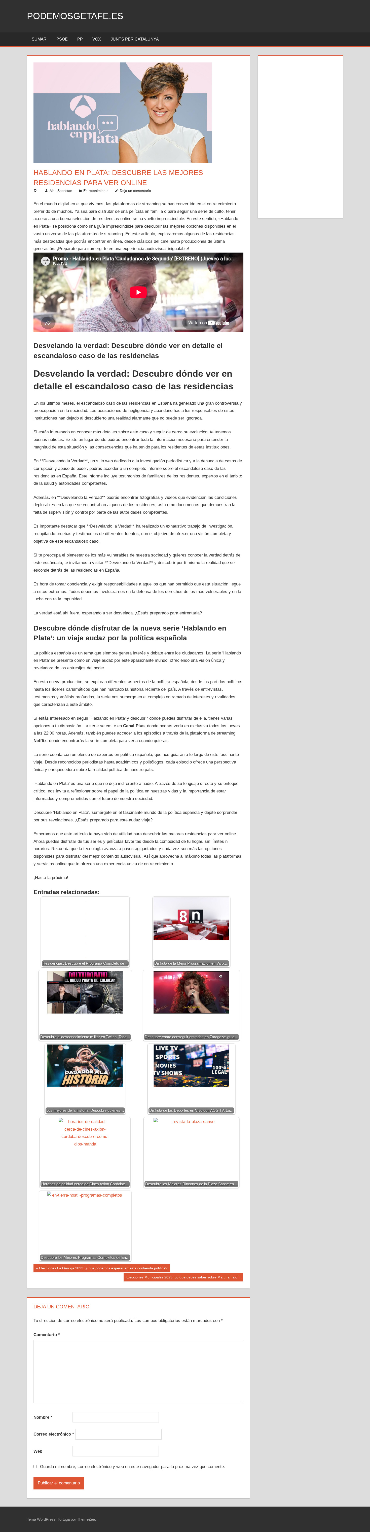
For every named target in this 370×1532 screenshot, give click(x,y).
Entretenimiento (95, 191)
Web (37, 1451)
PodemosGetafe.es (75, 16)
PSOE (62, 39)
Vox (96, 39)
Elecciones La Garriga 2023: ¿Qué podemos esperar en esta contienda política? (103, 1269)
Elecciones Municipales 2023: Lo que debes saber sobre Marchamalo (181, 1278)
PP (80, 39)
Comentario (46, 1334)
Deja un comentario (135, 191)
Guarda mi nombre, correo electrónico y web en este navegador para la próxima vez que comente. (132, 1466)
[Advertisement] (300, 136)
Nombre (42, 1417)
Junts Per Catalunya (135, 39)
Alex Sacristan (61, 191)
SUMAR (39, 39)
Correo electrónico (53, 1434)
